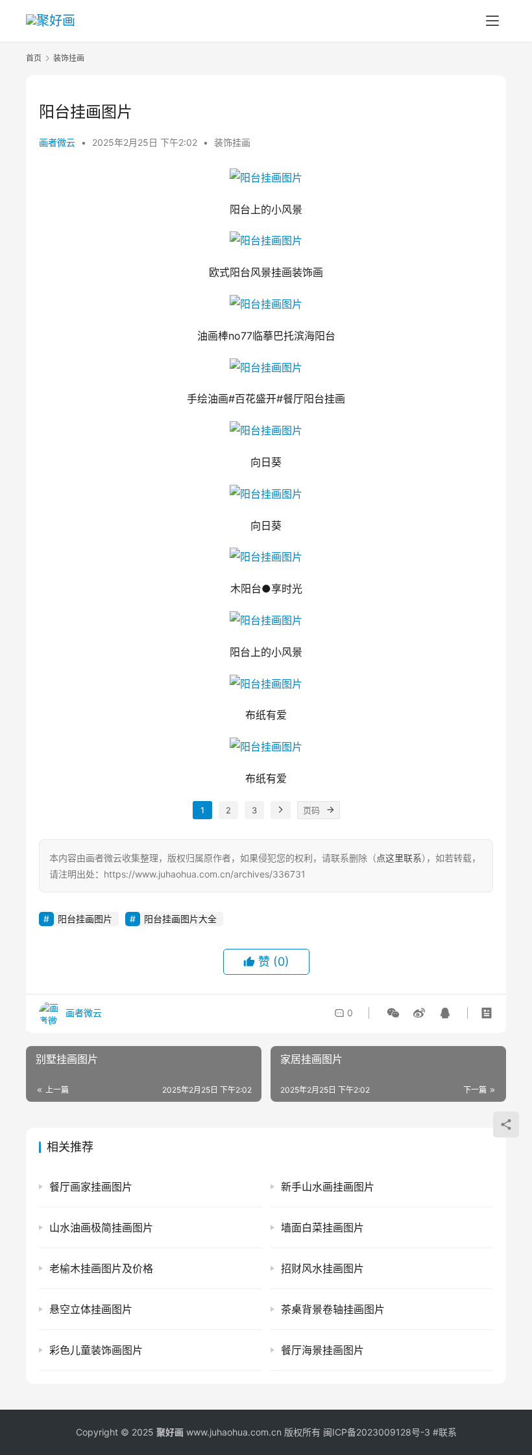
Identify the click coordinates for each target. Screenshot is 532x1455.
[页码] (331, 810)
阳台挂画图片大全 (180, 918)
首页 (34, 58)
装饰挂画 (232, 142)
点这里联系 (399, 857)
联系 (448, 1432)
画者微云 (57, 142)
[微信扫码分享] (393, 1013)
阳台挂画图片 (85, 918)
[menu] (492, 20)
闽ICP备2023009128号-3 (376, 1432)
